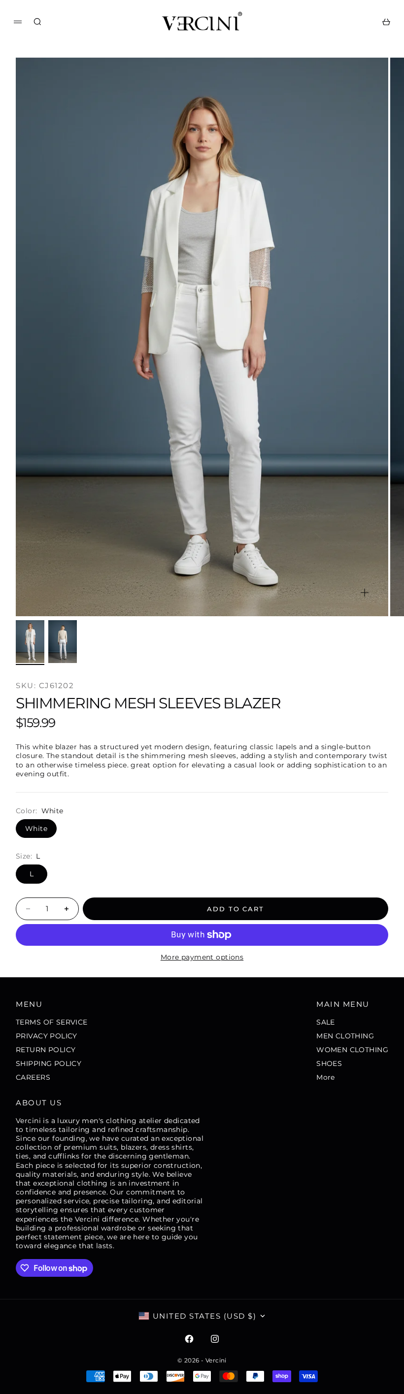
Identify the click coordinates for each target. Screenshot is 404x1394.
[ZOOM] (364, 592)
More (325, 1077)
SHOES (329, 1063)
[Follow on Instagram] (215, 1339)
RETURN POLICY (45, 1049)
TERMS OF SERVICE (52, 1022)
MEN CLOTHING (345, 1035)
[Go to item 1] (30, 641)
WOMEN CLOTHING (352, 1049)
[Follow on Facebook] (189, 1339)
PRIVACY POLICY (46, 1035)
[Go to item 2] (62, 641)
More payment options (202, 957)
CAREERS (33, 1077)
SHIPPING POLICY (48, 1063)
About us (39, 1102)
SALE (325, 1022)
